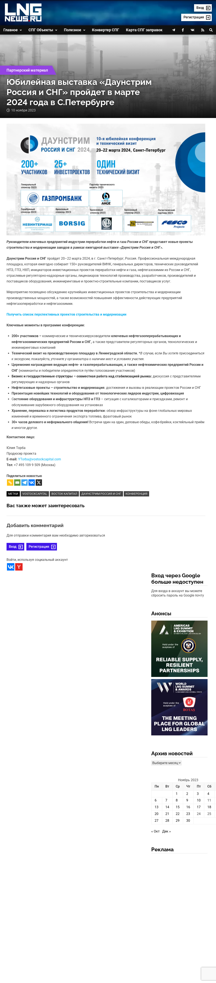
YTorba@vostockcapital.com (39, 459)
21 (167, 814)
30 (188, 821)
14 (167, 807)
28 (167, 821)
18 (209, 807)
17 (199, 807)
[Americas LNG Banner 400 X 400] (179, 650)
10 (199, 800)
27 (156, 821)
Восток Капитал (64, 493)
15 (178, 807)
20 (156, 814)
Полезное (72, 30)
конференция (136, 493)
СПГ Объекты (40, 30)
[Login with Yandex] (19, 567)
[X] (39, 482)
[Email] (17, 482)
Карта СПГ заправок (144, 30)
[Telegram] (24, 482)
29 (178, 821)
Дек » (166, 831)
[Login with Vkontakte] (10, 567)
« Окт (155, 831)
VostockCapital (34, 493)
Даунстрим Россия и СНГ (101, 493)
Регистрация (39, 547)
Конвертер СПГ (105, 30)
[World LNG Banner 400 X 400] (179, 708)
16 (188, 807)
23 (188, 814)
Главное (10, 30)
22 (178, 814)
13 (156, 807)
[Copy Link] (10, 482)
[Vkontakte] (31, 482)
